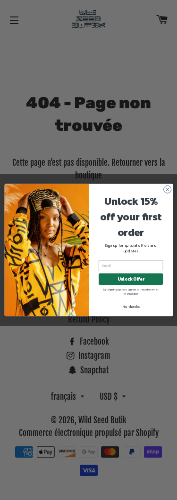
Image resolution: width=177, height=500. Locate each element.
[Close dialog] (167, 189)
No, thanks (130, 306)
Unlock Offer (130, 279)
